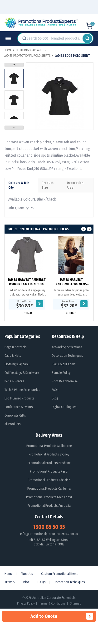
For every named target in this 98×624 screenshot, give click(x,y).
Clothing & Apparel (17, 364)
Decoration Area (75, 185)
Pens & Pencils (14, 381)
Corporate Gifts (15, 415)
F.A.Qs (42, 582)
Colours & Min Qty (18, 185)
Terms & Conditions (52, 603)
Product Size (48, 185)
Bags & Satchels (16, 347)
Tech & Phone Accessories (22, 390)
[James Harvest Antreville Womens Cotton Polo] (71, 255)
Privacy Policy (26, 603)
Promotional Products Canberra (49, 489)
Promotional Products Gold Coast (49, 497)
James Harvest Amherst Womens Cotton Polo (27, 282)
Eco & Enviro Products (19, 398)
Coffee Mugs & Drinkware (22, 373)
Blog (55, 398)
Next (14, 65)
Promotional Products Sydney (49, 454)
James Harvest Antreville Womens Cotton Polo (71, 282)
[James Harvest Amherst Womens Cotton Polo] (27, 255)
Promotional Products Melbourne (49, 446)
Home (9, 574)
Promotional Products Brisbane (49, 463)
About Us (27, 574)
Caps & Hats (13, 356)
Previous (14, 128)
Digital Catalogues (64, 407)
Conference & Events (19, 407)
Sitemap (75, 603)
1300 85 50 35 (49, 527)
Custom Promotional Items (59, 574)
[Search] (87, 38)
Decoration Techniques (67, 356)
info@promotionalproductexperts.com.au (49, 534)
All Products (13, 424)
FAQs (55, 390)
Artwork (10, 582)
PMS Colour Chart (63, 364)
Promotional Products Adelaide (49, 480)
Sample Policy (61, 373)
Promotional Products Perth (49, 471)
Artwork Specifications (67, 347)
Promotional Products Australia (49, 506)
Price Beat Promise (65, 381)
